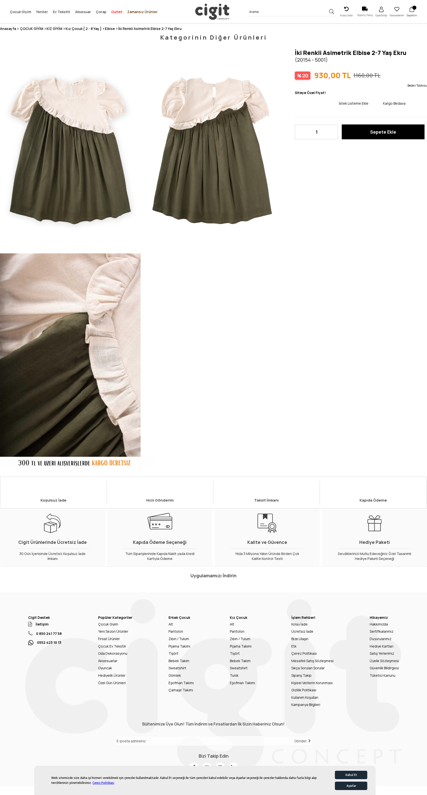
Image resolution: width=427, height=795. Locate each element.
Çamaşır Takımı (181, 690)
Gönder (300, 741)
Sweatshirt (177, 668)
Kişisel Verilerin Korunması (312, 682)
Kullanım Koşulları (304, 697)
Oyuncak (105, 668)
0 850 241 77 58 (49, 633)
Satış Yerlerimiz (382, 653)
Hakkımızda (379, 624)
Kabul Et (351, 774)
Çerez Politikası (103, 782)
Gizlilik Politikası (303, 690)
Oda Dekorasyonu (112, 653)
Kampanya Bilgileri (305, 704)
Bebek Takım (179, 660)
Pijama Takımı (179, 646)
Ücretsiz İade (302, 631)
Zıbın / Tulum (179, 638)
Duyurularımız (380, 638)
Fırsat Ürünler (109, 638)
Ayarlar (351, 785)
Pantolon (176, 631)
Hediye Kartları (381, 646)
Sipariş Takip (301, 675)
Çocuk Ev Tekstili (112, 646)
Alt (171, 624)
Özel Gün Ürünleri (112, 682)
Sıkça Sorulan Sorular (308, 668)
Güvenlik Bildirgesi (384, 668)
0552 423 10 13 (49, 642)
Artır (332, 131)
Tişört (173, 653)
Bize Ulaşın (299, 638)
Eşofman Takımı (181, 682)
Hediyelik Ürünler (112, 675)
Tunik (234, 675)
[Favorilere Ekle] (317, 103)
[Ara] (332, 11)
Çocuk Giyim (108, 624)
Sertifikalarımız (381, 631)
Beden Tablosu (417, 85)
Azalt (301, 131)
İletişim (42, 624)
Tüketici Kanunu (382, 675)
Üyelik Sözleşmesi (384, 660)
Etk (294, 646)
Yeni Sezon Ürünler (113, 631)
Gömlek (175, 675)
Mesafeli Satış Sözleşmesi (312, 660)
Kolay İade (299, 624)
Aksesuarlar (107, 660)
